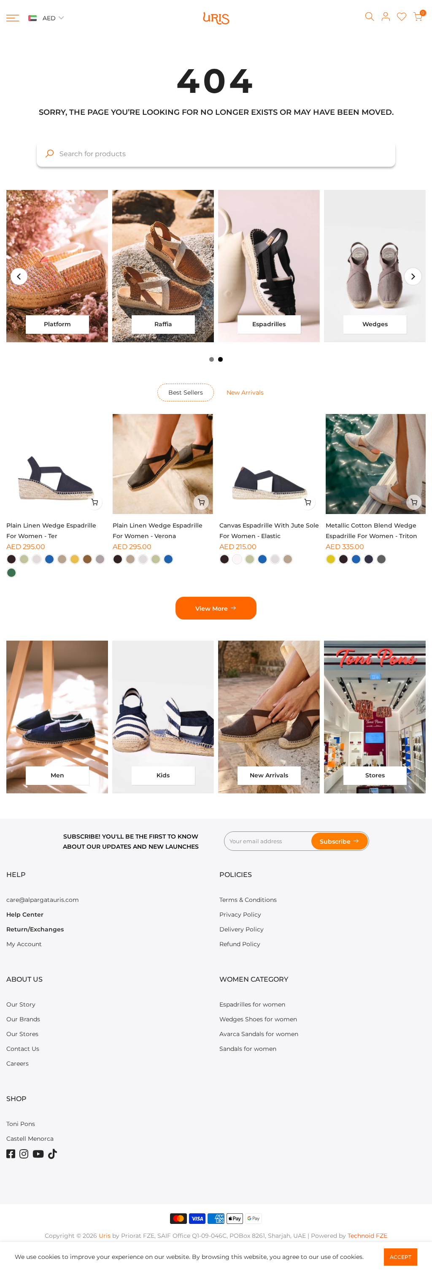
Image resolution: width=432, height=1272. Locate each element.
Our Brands (23, 1019)
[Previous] (19, 276)
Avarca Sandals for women (258, 1034)
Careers (17, 1063)
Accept (400, 1257)
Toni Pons (20, 1124)
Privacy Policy (240, 914)
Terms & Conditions (248, 900)
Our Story (20, 1004)
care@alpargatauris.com (42, 900)
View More (211, 608)
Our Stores (22, 1034)
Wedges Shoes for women (258, 1019)
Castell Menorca (30, 1138)
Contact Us (22, 1049)
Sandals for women (247, 1049)
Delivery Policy (241, 929)
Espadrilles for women (252, 1004)
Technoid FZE (367, 1236)
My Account (24, 944)
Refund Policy (239, 944)
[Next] (413, 276)
